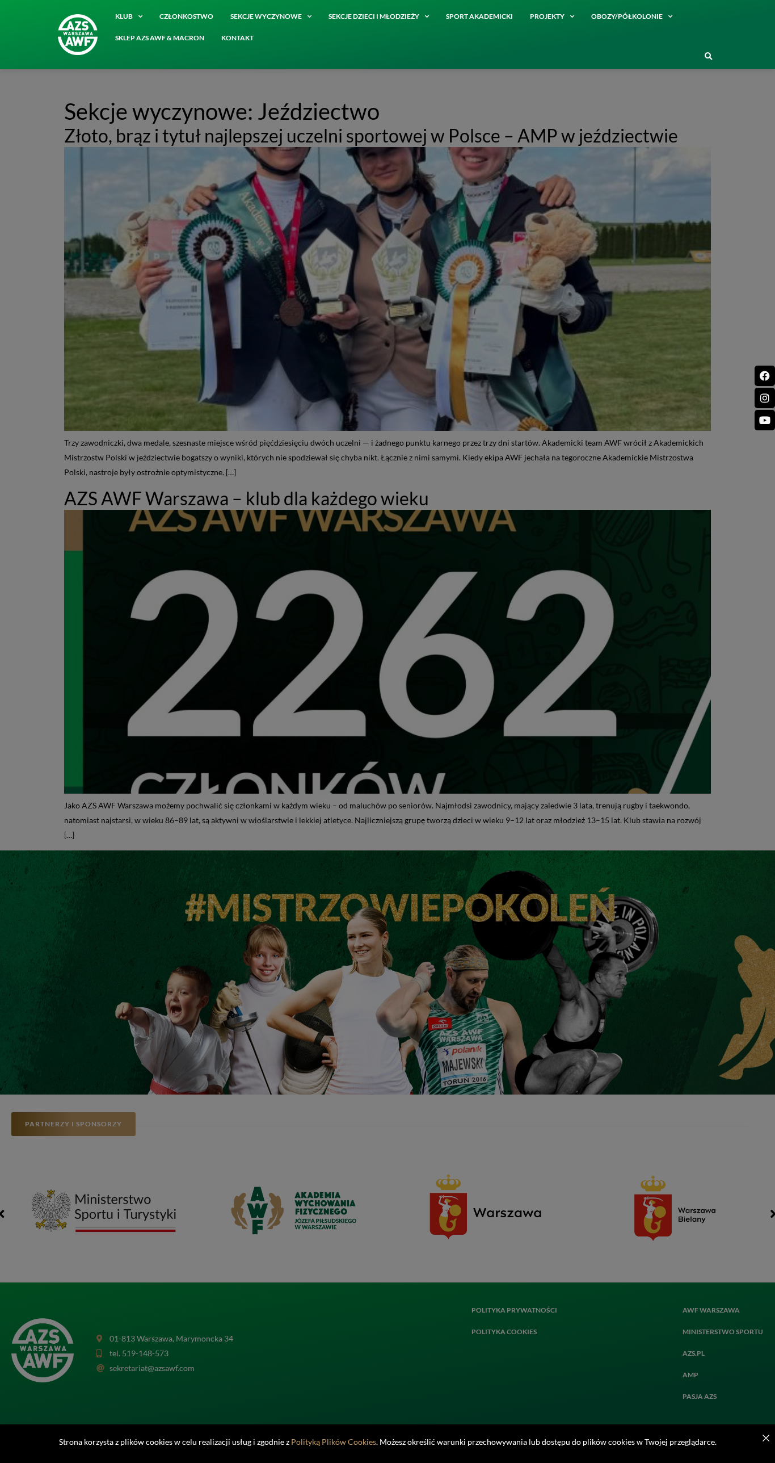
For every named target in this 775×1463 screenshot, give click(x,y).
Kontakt (237, 37)
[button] (708, 57)
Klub (124, 16)
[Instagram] (765, 398)
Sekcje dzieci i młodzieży (373, 16)
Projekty (547, 16)
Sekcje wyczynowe (266, 16)
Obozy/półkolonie (627, 16)
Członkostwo (186, 16)
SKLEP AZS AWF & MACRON (159, 37)
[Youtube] (765, 420)
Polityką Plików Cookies (333, 1442)
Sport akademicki (479, 16)
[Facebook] (765, 376)
